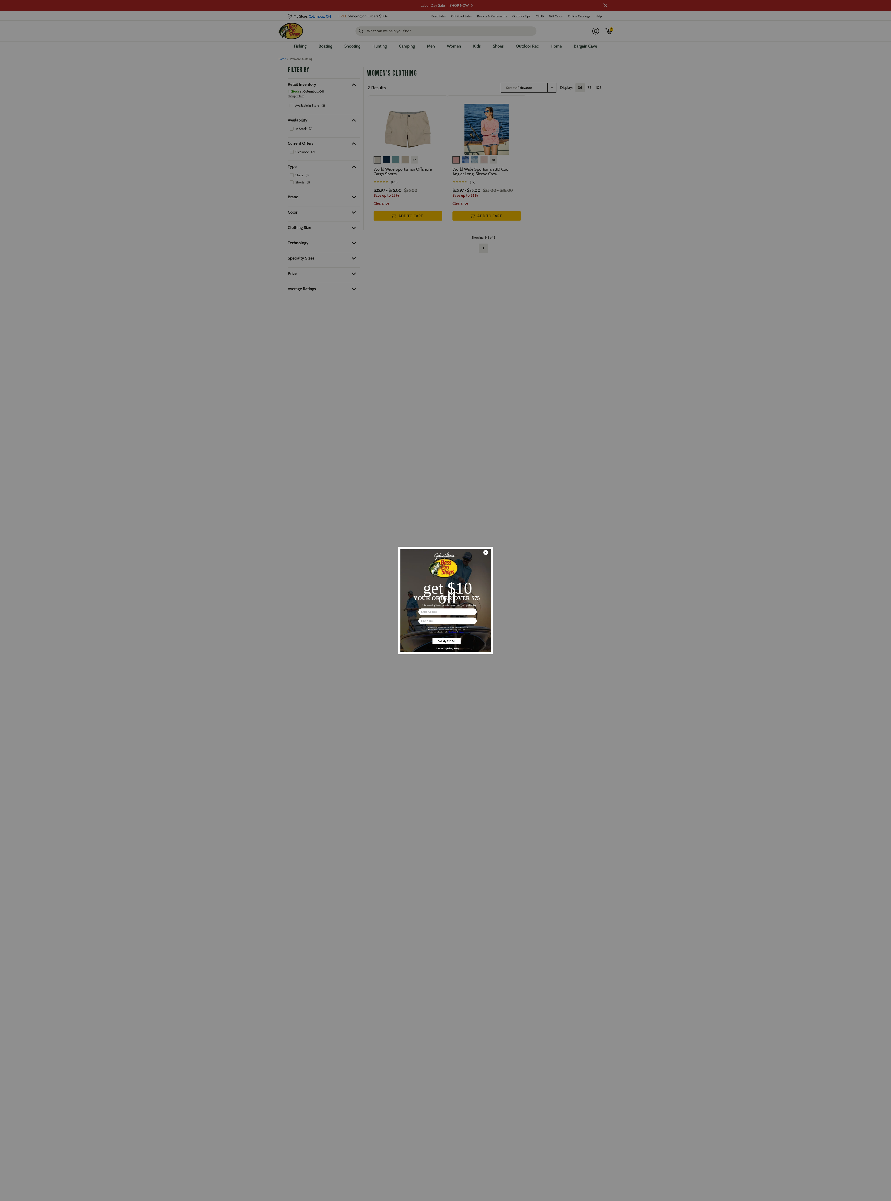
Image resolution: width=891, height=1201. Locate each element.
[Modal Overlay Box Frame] (445, 600)
